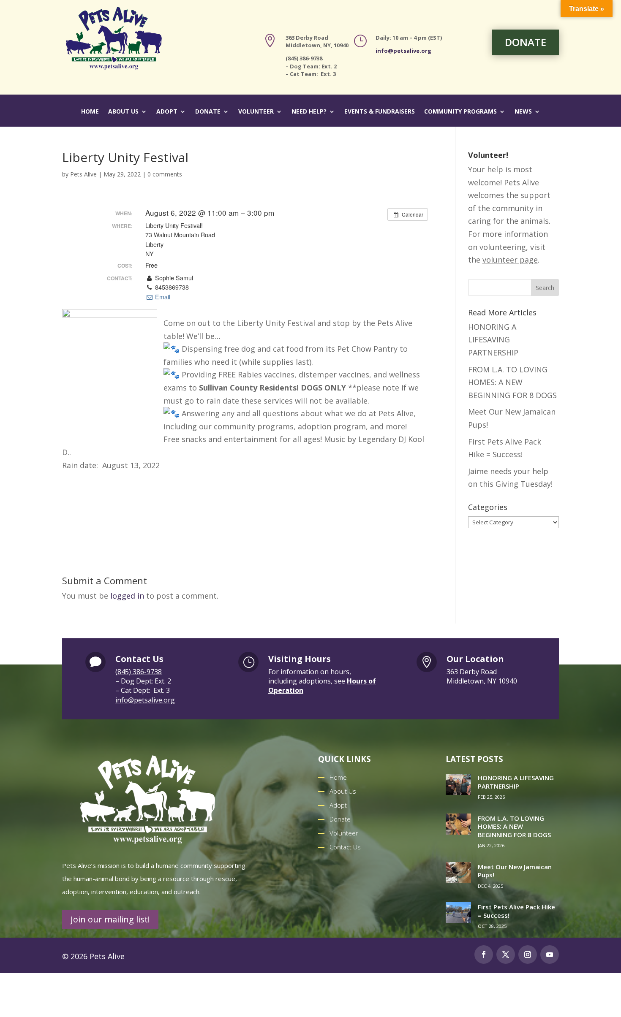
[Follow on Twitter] (505, 954)
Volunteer (256, 111)
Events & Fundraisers (379, 111)
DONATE (525, 42)
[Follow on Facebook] (483, 954)
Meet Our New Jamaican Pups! (515, 870)
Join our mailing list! (110, 919)
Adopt (166, 111)
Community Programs (460, 111)
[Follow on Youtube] (549, 954)
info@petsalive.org (403, 50)
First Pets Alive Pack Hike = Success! (516, 911)
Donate (208, 111)
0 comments (164, 174)
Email (161, 297)
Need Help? (309, 111)
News (523, 111)
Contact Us (345, 847)
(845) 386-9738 (138, 671)
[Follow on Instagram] (527, 954)
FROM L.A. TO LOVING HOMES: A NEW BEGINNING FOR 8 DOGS (512, 382)
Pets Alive (83, 174)
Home (90, 111)
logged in (127, 596)
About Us (123, 111)
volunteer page (510, 260)
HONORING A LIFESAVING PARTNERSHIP (493, 340)
